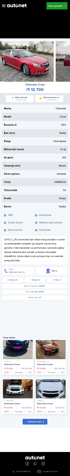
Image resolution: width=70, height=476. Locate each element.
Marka (7, 108)
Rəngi (7, 141)
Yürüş (7, 182)
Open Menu (4, 5)
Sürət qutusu (12, 174)
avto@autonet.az (50, 472)
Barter (8, 206)
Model (7, 117)
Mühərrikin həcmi (14, 149)
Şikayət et (36, 280)
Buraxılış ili (10, 125)
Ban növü (9, 133)
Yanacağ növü (12, 166)
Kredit (7, 198)
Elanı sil (58, 280)
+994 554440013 (23, 472)
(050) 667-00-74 (17, 272)
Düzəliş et (13, 280)
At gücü (8, 157)
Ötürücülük (10, 190)
